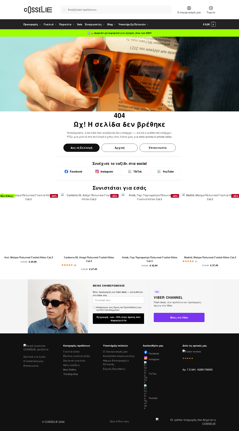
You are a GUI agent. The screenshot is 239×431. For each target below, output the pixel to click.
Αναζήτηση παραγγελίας (119, 356)
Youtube (153, 398)
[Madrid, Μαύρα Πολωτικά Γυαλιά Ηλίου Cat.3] (210, 223)
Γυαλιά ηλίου (71, 351)
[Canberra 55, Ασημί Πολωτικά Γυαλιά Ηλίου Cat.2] (89, 223)
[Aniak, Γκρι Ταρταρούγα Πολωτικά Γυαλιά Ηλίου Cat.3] (149, 223)
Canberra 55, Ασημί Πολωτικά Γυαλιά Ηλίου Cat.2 (89, 259)
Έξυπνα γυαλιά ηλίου (76, 356)
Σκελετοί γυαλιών (74, 360)
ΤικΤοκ (152, 373)
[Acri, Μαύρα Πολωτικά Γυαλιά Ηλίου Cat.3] (28, 223)
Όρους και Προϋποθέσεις (126, 307)
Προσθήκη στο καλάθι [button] (28, 268)
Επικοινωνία (158, 148)
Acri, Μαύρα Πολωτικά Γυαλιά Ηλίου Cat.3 (28, 257)
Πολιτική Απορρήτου (109, 309)
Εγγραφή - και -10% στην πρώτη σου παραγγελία (118, 318)
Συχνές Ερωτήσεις (114, 368)
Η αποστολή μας (33, 361)
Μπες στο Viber (179, 317)
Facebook (154, 353)
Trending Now (70, 374)
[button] (209, 24)
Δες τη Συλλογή (81, 148)
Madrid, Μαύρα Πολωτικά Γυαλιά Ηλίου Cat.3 (210, 257)
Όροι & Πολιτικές (119, 421)
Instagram (154, 358)
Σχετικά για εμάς (34, 356)
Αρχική (120, 148)
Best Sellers (69, 369)
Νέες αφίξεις (71, 365)
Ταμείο (211, 12)
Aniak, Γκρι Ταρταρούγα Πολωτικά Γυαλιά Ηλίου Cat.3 (149, 259)
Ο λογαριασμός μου (189, 12)
